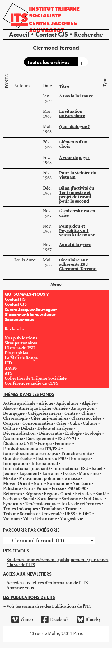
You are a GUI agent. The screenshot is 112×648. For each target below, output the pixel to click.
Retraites (83, 494)
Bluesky (93, 619)
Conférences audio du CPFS (31, 383)
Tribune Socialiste (20, 514)
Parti (28, 489)
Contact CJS (51, 34)
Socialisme (47, 499)
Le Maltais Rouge (21, 358)
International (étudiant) (26, 469)
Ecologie (93, 433)
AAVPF (11, 368)
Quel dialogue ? (74, 126)
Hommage (79, 459)
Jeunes (9, 474)
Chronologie (15, 418)
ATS (8, 373)
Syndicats (12, 504)
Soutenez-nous (19, 319)
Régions (33, 494)
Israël (96, 469)
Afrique (46, 403)
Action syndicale (19, 403)
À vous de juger (74, 157)
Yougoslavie (71, 519)
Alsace (9, 408)
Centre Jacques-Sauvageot (31, 309)
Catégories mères (44, 413)
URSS (70, 514)
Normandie (58, 484)
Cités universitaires (49, 418)
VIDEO (84, 514)
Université (51, 514)
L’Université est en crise (77, 213)
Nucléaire (81, 484)
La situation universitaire (72, 113)
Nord (39, 484)
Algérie (89, 403)
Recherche (88, 34)
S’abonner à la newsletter (30, 314)
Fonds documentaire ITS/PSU (31, 449)
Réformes (12, 494)
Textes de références (81, 504)
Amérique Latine (35, 408)
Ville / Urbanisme (40, 519)
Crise (61, 423)
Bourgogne (14, 413)
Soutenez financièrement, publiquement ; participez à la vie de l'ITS (57, 562)
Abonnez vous (20, 588)
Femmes (63, 444)
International (44, 464)
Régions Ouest (58, 494)
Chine (87, 413)
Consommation (37, 423)
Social (28, 499)
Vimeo (26, 619)
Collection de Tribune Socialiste (36, 378)
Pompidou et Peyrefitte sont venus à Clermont (77, 230)
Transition (51, 509)
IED (8, 363)
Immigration (15, 464)
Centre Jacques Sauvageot (53, 27)
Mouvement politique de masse (49, 479)
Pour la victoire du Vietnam (77, 175)
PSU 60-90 (76, 489)
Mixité (9, 479)
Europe (45, 444)
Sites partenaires (21, 343)
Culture (90, 423)
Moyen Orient (16, 484)
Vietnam (11, 519)
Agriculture (67, 403)
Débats (27, 428)
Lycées (69, 474)
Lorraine (50, 474)
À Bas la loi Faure (76, 96)
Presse (58, 489)
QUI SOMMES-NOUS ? (27, 294)
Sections (11, 499)
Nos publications (21, 338)
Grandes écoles (17, 459)
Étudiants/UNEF (19, 444)
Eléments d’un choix (73, 144)
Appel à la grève (75, 244)
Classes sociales (86, 418)
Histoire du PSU (20, 348)
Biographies (16, 353)
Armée (61, 408)
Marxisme (89, 474)
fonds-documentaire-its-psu (30, 454)
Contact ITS (15, 299)
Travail (72, 509)
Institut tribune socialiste (54, 12)
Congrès (11, 423)
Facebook (59, 619)
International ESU (70, 469)
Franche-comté (76, 454)
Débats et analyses (55, 428)
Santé (101, 494)
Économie (13, 439)
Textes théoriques (20, 509)
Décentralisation (19, 433)
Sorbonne (71, 499)
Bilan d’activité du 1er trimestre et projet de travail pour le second (76, 194)
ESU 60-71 (67, 439)
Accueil (19, 34)
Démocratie (50, 433)
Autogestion (83, 408)
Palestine (12, 489)
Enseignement (40, 439)
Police (42, 489)
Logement (29, 474)
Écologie (73, 433)
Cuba (75, 423)
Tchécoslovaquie (41, 504)
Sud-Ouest (94, 499)
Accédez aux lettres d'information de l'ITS (47, 583)
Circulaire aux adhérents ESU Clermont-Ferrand (77, 264)
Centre (71, 413)
